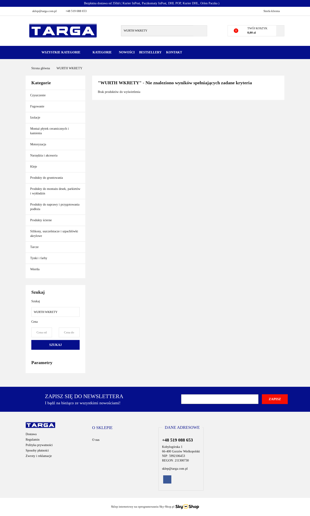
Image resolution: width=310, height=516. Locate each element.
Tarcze (34, 247)
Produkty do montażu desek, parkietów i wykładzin (55, 191)
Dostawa (31, 434)
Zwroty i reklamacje (39, 456)
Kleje (34, 166)
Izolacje (35, 117)
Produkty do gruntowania (46, 177)
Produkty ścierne (41, 220)
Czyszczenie (38, 95)
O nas (95, 440)
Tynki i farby (39, 258)
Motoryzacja (38, 144)
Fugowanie (37, 106)
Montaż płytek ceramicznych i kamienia (49, 131)
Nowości (127, 52)
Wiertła (35, 269)
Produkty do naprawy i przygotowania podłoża (54, 207)
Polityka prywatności (39, 445)
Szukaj (55, 345)
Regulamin (32, 439)
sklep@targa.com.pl (44, 11)
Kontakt (174, 52)
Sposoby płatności (37, 450)
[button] (102, 428)
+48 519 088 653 (76, 11)
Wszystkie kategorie (60, 52)
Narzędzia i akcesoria (44, 155)
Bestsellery (150, 52)
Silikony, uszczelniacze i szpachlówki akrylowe (54, 234)
